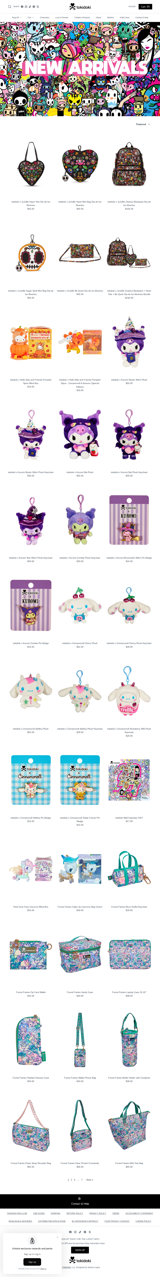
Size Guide (39, 1213)
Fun (30, 17)
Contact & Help (141, 17)
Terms (115, 1213)
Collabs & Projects (82, 17)
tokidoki (66, 1267)
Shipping (55, 1213)
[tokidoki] (80, 6)
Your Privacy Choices (116, 1221)
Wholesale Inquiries (20, 1221)
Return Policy (75, 1213)
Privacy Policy (97, 1213)
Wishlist (110, 17)
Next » (89, 1179)
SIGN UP (80, 1250)
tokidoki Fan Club (17, 1213)
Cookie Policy (143, 1221)
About (98, 17)
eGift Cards (124, 17)
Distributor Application (52, 1221)
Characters (44, 17)
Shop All (16, 17)
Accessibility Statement (139, 1213)
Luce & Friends (61, 17)
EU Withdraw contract (85, 1221)
